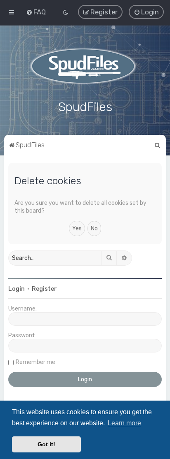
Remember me (35, 362)
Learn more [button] (124, 423)
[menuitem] (36, 12)
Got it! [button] (46, 444)
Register (44, 288)
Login (16, 288)
